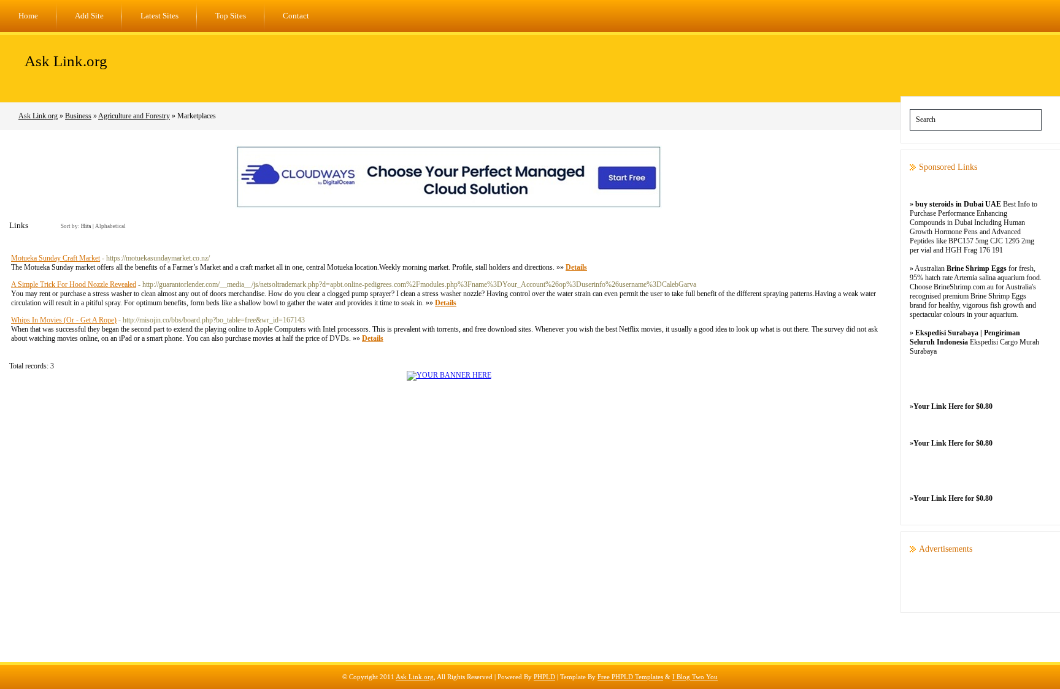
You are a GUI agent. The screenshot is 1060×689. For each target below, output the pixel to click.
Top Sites (230, 15)
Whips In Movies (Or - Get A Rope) (64, 320)
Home (28, 15)
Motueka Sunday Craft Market (55, 258)
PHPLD (544, 676)
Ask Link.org (66, 61)
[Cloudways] (449, 206)
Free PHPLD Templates (630, 676)
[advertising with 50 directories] (449, 375)
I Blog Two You (695, 676)
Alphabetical (110, 226)
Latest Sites (159, 15)
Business (78, 116)
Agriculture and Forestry (134, 116)
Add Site (89, 15)
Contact (296, 15)
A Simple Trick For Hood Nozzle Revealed (73, 284)
